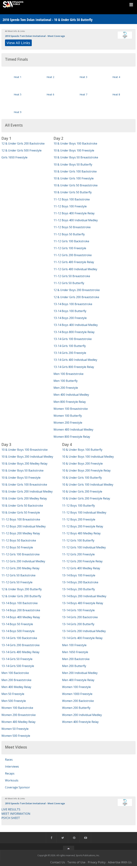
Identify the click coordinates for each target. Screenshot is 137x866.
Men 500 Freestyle (13, 701)
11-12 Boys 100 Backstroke (72, 199)
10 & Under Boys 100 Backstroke (75, 143)
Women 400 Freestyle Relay (80, 722)
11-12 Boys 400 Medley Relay (81, 533)
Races (9, 760)
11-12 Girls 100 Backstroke (71, 241)
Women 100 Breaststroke (71, 409)
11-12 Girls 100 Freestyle (70, 248)
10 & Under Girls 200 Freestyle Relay (86, 498)
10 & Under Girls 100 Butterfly (82, 478)
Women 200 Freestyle (68, 423)
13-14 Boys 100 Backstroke (19, 603)
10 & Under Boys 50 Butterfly (73, 164)
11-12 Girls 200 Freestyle (78, 554)
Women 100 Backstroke (17, 708)
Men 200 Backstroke (76, 659)
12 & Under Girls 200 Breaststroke (76, 297)
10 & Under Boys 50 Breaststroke (76, 157)
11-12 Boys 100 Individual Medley (84, 512)
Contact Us (57, 862)
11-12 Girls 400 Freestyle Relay (74, 262)
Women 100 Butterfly (68, 416)
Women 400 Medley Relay (18, 722)
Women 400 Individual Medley (73, 429)
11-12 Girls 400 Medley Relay (81, 568)
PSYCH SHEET (10, 818)
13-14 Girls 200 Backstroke (80, 617)
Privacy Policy (97, 862)
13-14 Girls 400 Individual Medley (75, 360)
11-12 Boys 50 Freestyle (17, 547)
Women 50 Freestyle (15, 729)
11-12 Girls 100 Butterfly (78, 540)
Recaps (9, 773)
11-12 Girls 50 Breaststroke (72, 276)
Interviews (12, 766)
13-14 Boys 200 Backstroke (80, 582)
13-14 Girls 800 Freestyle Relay (74, 367)
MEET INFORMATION (15, 814)
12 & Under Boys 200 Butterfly (21, 589)
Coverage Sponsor (17, 787)
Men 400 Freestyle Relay (78, 680)
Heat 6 (50, 94)
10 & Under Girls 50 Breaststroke (76, 185)
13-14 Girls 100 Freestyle (78, 610)
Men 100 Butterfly (66, 381)
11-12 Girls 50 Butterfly (69, 283)
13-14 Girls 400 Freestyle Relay (82, 638)
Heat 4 (116, 77)
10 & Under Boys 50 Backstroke (22, 470)
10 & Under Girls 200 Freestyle (82, 491)
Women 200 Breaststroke (18, 715)
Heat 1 (17, 77)
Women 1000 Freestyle (77, 694)
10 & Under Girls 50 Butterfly (73, 192)
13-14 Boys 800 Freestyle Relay (74, 332)
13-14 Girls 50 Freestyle (16, 659)
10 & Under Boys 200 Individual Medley (27, 457)
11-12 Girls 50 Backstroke (18, 575)
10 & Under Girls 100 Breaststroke (24, 484)
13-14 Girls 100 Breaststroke (73, 339)
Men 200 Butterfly (74, 666)
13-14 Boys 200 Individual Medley (84, 596)
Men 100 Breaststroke (68, 374)
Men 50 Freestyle (12, 694)
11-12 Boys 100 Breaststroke (20, 519)
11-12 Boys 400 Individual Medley (76, 220)
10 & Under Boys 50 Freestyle (20, 478)
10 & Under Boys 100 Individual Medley (88, 457)
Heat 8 (116, 94)
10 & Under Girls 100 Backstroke (75, 171)
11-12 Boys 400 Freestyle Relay (74, 213)
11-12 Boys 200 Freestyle (78, 519)
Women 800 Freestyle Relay (72, 437)
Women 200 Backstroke (78, 701)
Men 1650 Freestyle (75, 652)
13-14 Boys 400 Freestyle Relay (82, 603)
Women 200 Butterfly (76, 708)
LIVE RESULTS (10, 809)
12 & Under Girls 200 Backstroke (23, 143)
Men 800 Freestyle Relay (70, 402)
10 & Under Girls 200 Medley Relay (24, 498)
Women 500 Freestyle (15, 736)
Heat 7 (83, 94)
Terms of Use (76, 862)
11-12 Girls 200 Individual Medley (23, 561)
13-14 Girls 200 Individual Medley (84, 631)
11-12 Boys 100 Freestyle (70, 206)
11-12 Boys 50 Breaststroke (72, 227)
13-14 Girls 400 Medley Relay (20, 652)
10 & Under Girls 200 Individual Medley (27, 491)
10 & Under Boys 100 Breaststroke (24, 450)
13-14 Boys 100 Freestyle (78, 575)
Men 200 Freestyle (66, 388)
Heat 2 (50, 77)
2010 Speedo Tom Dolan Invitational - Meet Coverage (35, 36)
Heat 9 (17, 112)
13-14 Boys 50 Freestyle (17, 624)
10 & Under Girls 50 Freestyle (20, 512)
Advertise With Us (120, 862)
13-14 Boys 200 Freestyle (70, 318)
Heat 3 (83, 77)
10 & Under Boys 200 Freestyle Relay (86, 470)
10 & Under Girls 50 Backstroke (22, 505)
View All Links (18, 42)
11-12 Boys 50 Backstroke (18, 540)
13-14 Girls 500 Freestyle (17, 666)
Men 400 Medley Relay (16, 687)
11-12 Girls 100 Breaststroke (20, 554)
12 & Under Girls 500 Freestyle (21, 150)
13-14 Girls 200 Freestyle (70, 353)
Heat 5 (17, 94)
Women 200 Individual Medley (82, 715)
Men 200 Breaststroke (16, 680)
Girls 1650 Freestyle (14, 157)
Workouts (11, 780)
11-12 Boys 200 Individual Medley (23, 526)
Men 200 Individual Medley (80, 673)
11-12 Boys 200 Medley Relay (20, 533)
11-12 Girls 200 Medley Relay (20, 568)
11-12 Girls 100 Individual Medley (84, 547)
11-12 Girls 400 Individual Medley (75, 269)
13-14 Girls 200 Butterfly (78, 624)
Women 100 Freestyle (76, 687)
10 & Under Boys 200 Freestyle (82, 463)
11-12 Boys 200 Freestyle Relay (82, 526)
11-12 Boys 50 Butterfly (69, 234)
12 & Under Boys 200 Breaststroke (77, 290)
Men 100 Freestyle (74, 645)
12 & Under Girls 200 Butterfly (21, 596)
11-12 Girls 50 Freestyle (16, 582)
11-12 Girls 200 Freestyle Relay (82, 561)
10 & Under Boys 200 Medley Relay (24, 463)
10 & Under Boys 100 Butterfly (82, 450)
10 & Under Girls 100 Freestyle (74, 178)
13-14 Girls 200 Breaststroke (20, 645)
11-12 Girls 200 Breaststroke (73, 255)
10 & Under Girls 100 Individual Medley (87, 484)
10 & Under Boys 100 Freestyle (74, 150)
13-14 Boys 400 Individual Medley (76, 325)
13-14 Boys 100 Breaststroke (73, 304)
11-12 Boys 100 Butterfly (78, 505)
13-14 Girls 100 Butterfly (70, 346)
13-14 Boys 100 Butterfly (70, 311)
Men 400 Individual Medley (71, 395)
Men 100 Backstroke (15, 673)
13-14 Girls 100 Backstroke (19, 638)
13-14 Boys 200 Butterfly (78, 589)
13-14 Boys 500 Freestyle (18, 631)
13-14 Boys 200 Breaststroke (20, 610)
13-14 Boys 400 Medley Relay (20, 617)
